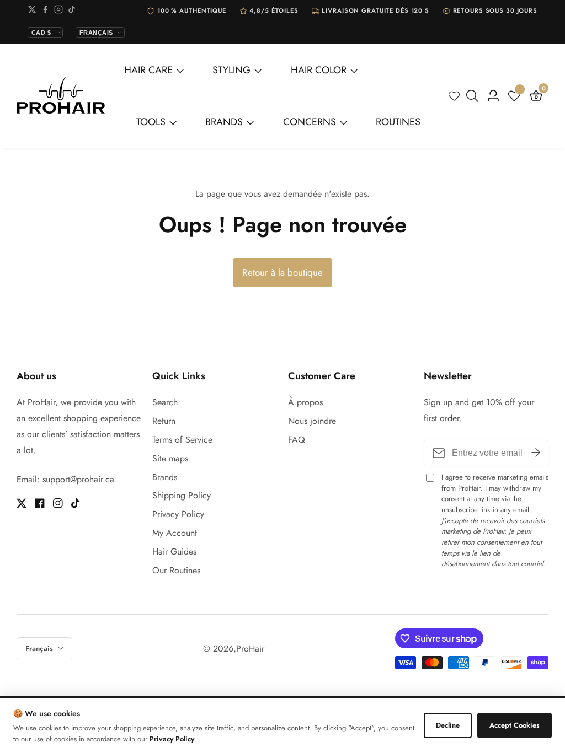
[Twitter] (32, 11)
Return (163, 421)
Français (40, 648)
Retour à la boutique (282, 272)
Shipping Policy (181, 495)
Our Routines (176, 570)
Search (165, 402)
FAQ (296, 439)
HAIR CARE (148, 70)
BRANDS (224, 122)
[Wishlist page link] (454, 95)
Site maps (170, 458)
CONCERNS (309, 122)
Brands (164, 477)
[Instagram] (58, 11)
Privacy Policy (178, 514)
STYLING (231, 70)
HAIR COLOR (319, 70)
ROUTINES (398, 122)
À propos (305, 402)
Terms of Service (182, 439)
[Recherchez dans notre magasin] (474, 95)
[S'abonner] (536, 453)
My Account (174, 532)
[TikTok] (71, 11)
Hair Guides (174, 551)
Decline (448, 725)
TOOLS (151, 122)
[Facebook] (45, 11)
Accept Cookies (514, 725)
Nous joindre (312, 421)
